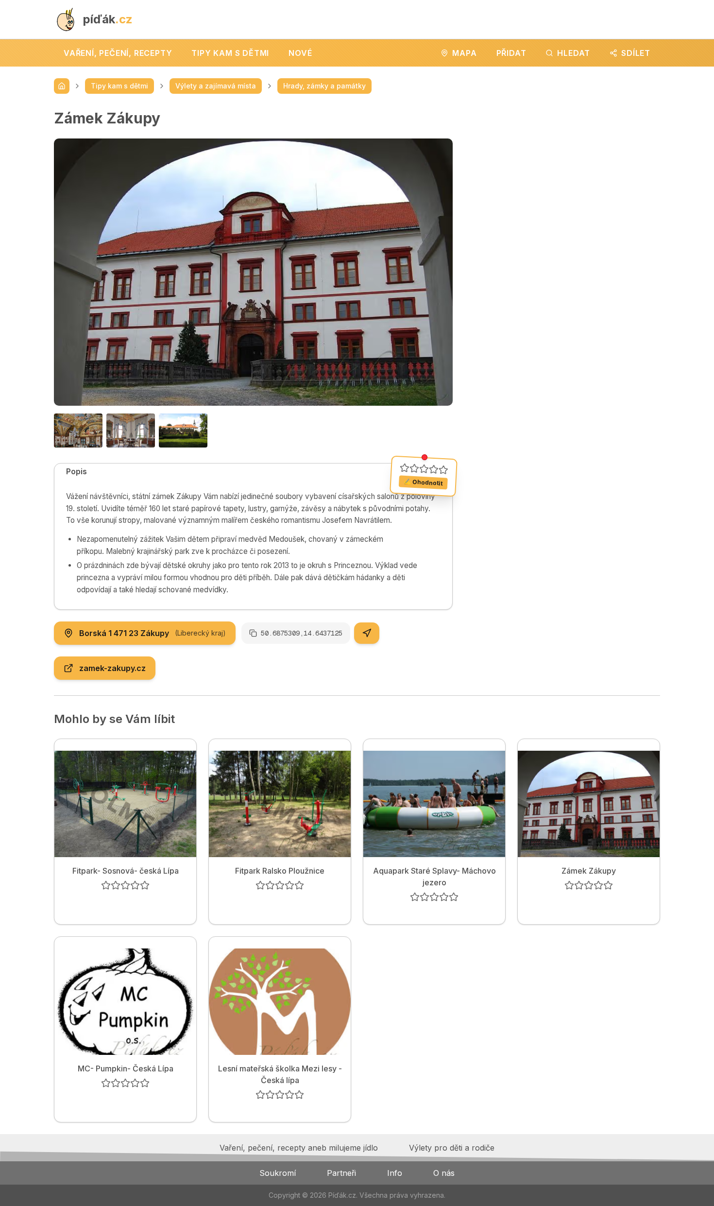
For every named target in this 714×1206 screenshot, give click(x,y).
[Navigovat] (366, 633)
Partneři (341, 1173)
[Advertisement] (564, 177)
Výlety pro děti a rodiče (451, 1148)
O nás (444, 1173)
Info (394, 1173)
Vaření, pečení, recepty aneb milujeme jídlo (299, 1148)
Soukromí (277, 1173)
